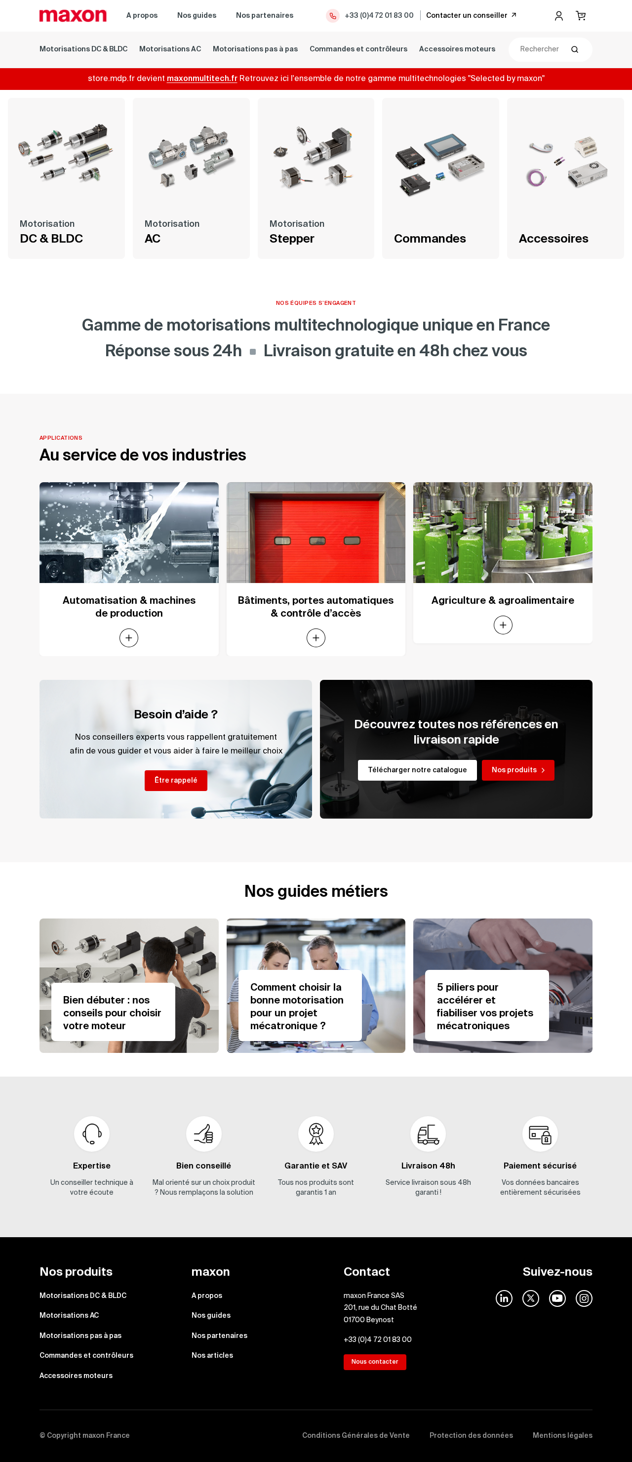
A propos (142, 15)
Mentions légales (562, 1435)
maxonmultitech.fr (202, 79)
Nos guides (196, 15)
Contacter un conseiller (467, 15)
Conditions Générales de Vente (356, 1435)
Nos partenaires (264, 15)
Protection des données (471, 1435)
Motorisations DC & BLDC (83, 49)
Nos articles (212, 1355)
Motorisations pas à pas (255, 49)
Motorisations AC (170, 49)
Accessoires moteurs (457, 49)
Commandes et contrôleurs (358, 49)
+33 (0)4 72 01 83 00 (379, 15)
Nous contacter (375, 1362)
